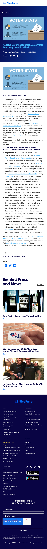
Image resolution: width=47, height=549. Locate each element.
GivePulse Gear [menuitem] (29, 447)
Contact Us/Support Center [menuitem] (11, 447)
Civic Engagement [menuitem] (8, 422)
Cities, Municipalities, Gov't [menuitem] (33, 419)
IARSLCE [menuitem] (5, 492)
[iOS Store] (32, 473)
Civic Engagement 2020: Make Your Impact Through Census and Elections (21, 349)
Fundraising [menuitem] (6, 419)
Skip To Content (8, 3)
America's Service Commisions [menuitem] (12, 472)
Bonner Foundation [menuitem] (9, 475)
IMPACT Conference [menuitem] (9, 494)
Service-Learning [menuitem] (8, 414)
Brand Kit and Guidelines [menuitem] (10, 456)
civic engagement (18, 256)
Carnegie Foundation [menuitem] (9, 478)
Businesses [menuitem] (28, 417)
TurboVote (9, 176)
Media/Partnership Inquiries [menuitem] (11, 450)
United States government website (22, 173)
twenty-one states (16, 135)
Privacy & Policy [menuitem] (8, 458)
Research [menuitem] (6, 429)
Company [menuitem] (28, 442)
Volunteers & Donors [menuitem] (31, 429)
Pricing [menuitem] (27, 450)
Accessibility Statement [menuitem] (10, 453)
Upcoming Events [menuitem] (30, 453)
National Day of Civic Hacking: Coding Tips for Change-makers (23, 385)
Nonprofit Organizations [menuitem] (32, 414)
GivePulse (9, 229)
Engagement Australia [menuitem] (10, 486)
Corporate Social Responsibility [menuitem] (8, 426)
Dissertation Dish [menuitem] (8, 481)
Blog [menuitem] (4, 445)
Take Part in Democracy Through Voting (22, 315)
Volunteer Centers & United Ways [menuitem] (33, 426)
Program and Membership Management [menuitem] (11, 433)
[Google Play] (32, 478)
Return (6, 12)
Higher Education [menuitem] (30, 411)
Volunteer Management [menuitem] (10, 411)
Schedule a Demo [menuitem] (8, 442)
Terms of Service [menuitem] (8, 461)
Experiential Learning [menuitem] (9, 417)
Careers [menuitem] (27, 445)
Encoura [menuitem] (5, 483)
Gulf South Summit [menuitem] (9, 489)
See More (40, 285)
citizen (6, 256)
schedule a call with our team (16, 243)
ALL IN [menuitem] (5, 470)
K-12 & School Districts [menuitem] (32, 422)
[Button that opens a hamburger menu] (42, 3)
